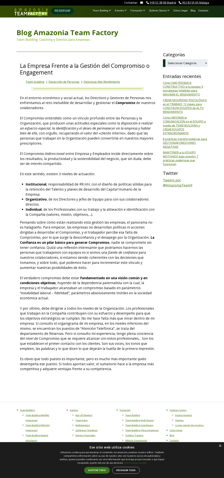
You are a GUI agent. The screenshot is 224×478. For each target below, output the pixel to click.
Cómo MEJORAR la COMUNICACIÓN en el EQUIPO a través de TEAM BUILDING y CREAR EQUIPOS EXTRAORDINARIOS (184, 125)
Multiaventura (82, 425)
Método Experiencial (136, 440)
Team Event (81, 420)
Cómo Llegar (180, 10)
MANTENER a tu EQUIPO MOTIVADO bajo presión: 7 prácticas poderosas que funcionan (180, 158)
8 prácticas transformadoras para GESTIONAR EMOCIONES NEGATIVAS (185, 143)
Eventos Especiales (85, 435)
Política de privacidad (135, 462)
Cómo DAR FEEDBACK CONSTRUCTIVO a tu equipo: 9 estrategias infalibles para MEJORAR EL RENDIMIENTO (183, 89)
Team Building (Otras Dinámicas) (142, 430)
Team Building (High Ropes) (139, 420)
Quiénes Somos (158, 10)
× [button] (220, 446)
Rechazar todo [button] (125, 470)
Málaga (195, 3)
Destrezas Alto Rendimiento (101, 82)
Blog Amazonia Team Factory (67, 32)
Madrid (163, 3)
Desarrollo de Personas (63, 82)
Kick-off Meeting (83, 415)
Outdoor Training (134, 435)
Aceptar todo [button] (97, 470)
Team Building (100, 10)
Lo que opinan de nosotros (189, 425)
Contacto (203, 10)
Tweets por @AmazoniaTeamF (177, 183)
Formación (136, 10)
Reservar (62, 10)
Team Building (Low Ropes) (139, 425)
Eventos (119, 10)
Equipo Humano (183, 415)
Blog (193, 10)
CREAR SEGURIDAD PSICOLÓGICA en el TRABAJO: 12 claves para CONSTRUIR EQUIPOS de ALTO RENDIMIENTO (185, 106)
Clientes (179, 420)
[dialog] (112, 460)
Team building (35, 82)
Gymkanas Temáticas (86, 430)
